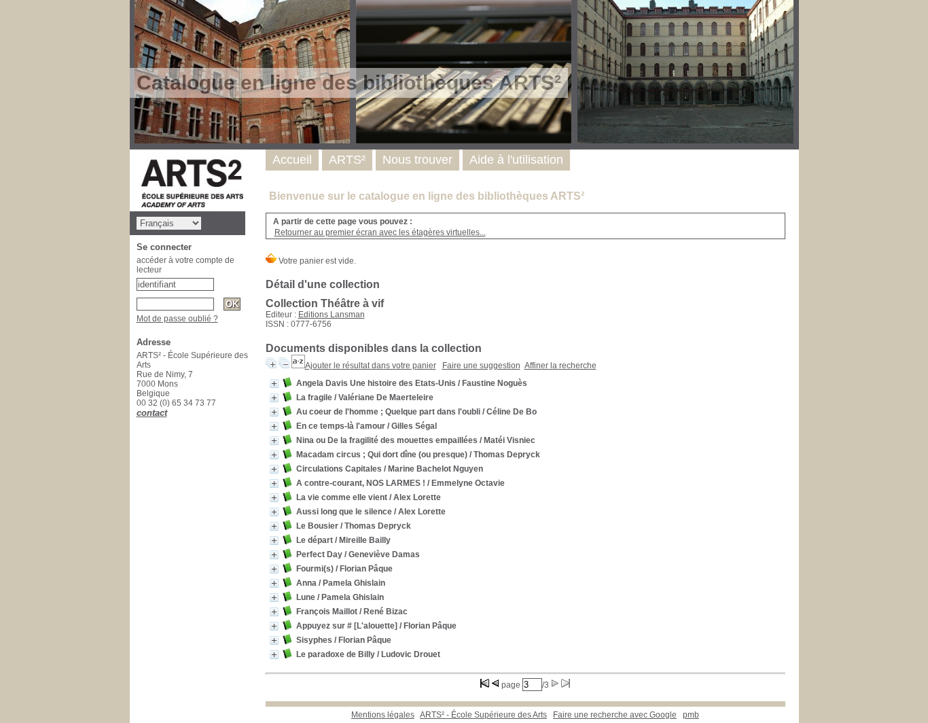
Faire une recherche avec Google (615, 715)
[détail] (274, 383)
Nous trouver (417, 159)
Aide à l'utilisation (516, 159)
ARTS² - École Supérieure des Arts (483, 715)
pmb (691, 715)
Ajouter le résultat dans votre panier (370, 365)
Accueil (292, 159)
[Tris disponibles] (298, 365)
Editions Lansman (331, 314)
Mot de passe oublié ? (177, 318)
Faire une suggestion (481, 365)
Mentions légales (382, 715)
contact (152, 413)
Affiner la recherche (560, 365)
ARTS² (347, 159)
